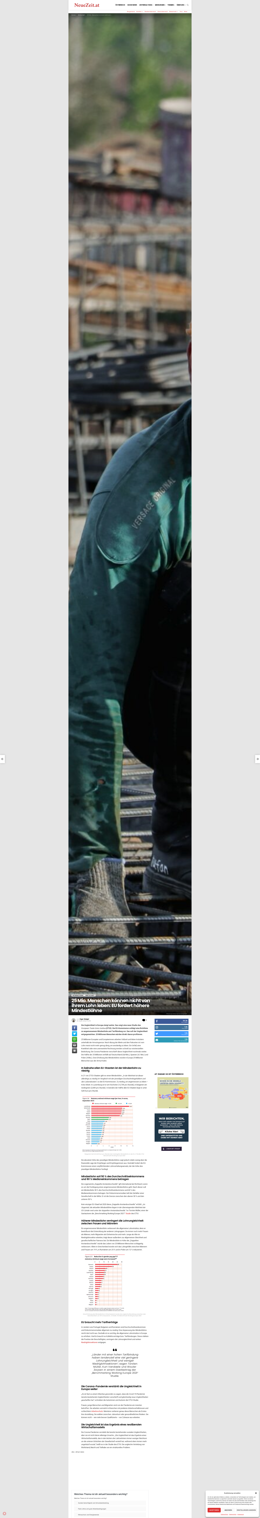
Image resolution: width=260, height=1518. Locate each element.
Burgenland (131, 12)
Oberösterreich (162, 12)
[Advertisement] (110, 1471)
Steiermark (173, 12)
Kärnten (138, 12)
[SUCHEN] (187, 5)
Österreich (120, 5)
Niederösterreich (150, 12)
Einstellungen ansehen (246, 1510)
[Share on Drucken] (74, 1045)
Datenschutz (224, 1514)
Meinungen (160, 5)
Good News (132, 5)
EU (74, 1452)
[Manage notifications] (4, 1513)
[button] (256, 1493)
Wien (185, 12)
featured (80, 1452)
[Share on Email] (74, 1050)
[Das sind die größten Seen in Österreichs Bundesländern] (172, 1108)
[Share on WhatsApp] (74, 1039)
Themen (170, 5)
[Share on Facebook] (74, 1027)
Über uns (180, 5)
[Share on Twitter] (74, 1033)
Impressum (240, 1514)
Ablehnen (228, 1510)
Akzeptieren (214, 1510)
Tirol (181, 12)
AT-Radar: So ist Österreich (169, 1074)
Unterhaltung (145, 5)
